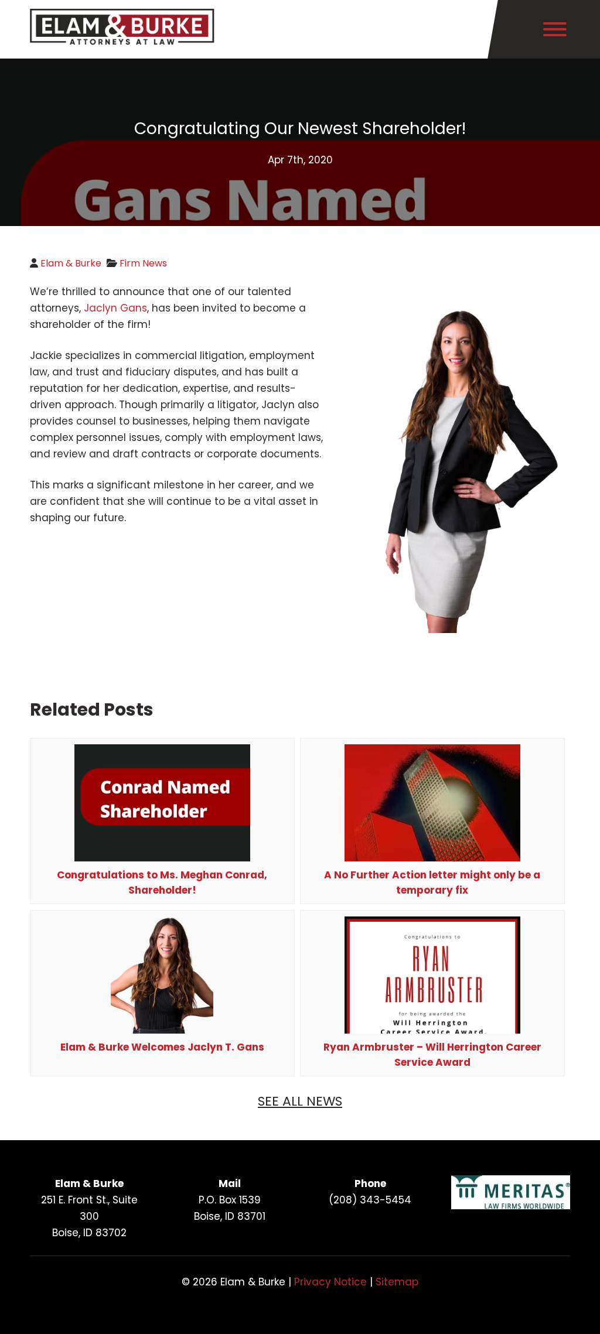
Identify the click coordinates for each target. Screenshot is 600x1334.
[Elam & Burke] (122, 42)
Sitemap (397, 1282)
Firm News (143, 263)
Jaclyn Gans (115, 308)
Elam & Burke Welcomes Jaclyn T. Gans (162, 1047)
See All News (300, 1101)
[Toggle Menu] (555, 29)
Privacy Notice (330, 1282)
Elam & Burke (70, 263)
